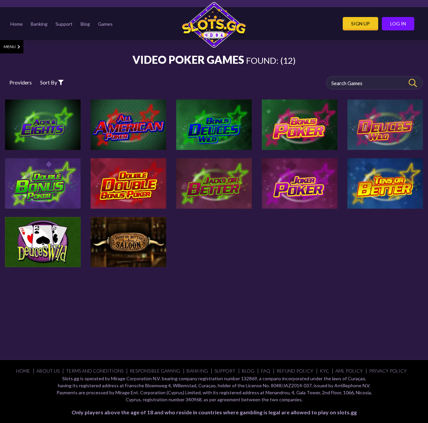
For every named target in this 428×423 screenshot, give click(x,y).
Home (16, 24)
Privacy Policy (388, 371)
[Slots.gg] (214, 24)
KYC (324, 371)
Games (105, 24)
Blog (85, 24)
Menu (10, 46)
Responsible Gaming (155, 371)
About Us (48, 371)
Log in (398, 24)
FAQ (265, 371)
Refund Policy (295, 371)
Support (64, 24)
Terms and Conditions (94, 371)
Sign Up (360, 24)
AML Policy (349, 371)
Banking (39, 24)
